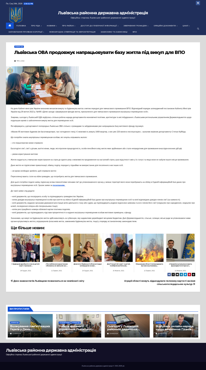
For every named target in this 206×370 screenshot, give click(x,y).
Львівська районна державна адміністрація (103, 12)
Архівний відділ (64, 322)
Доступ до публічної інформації (99, 26)
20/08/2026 (65, 333)
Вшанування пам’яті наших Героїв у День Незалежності (30, 329)
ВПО (135, 32)
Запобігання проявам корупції (26, 32)
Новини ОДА (19, 46)
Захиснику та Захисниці (114, 32)
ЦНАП (186, 26)
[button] (198, 29)
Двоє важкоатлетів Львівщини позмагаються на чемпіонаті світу (48, 281)
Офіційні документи (165, 26)
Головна (21, 26)
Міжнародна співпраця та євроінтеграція (72, 32)
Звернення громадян (135, 26)
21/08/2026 (16, 333)
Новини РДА (15, 322)
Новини (51, 26)
